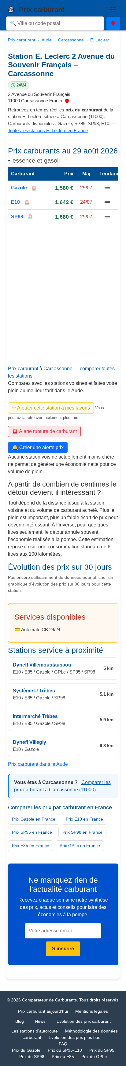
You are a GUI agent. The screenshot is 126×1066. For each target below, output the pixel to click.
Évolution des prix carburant (84, 1021)
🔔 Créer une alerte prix (38, 447)
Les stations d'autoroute (34, 1031)
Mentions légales (91, 1011)
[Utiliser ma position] (113, 23)
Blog (19, 1021)
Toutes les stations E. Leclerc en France (48, 130)
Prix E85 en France (30, 845)
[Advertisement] (63, 300)
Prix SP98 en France (82, 832)
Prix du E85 (63, 1056)
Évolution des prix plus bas (74, 1037)
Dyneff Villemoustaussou (42, 664)
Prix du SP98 (31, 1056)
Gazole (19, 187)
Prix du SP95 (101, 1050)
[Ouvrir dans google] (67, 100)
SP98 (17, 216)
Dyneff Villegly (29, 742)
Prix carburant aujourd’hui (43, 1011)
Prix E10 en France (84, 819)
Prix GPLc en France (80, 845)
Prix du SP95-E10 (65, 1050)
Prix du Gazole (26, 1050)
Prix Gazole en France (33, 819)
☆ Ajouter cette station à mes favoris (51, 407)
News (40, 1021)
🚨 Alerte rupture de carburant (44, 431)
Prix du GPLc (94, 1056)
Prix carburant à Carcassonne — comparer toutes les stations (61, 372)
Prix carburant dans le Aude (38, 764)
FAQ (63, 1043)
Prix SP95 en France (32, 832)
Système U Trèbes (34, 690)
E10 (15, 202)
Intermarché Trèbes (35, 716)
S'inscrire (63, 948)
